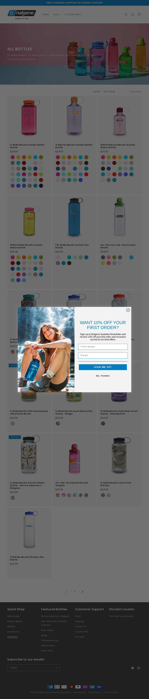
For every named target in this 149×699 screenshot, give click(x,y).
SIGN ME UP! (103, 367)
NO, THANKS (103, 376)
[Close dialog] (128, 310)
